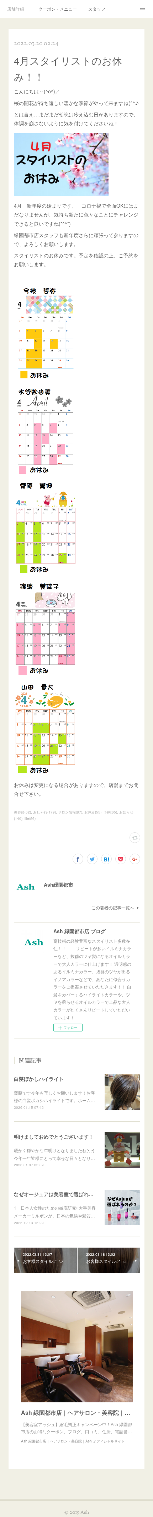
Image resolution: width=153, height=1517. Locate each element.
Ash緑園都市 (58, 884)
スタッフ (96, 9)
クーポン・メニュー (57, 9)
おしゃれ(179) (44, 812)
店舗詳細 (15, 9)
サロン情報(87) (70, 812)
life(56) (30, 818)
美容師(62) (22, 812)
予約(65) (110, 812)
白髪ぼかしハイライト (39, 1078)
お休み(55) (92, 812)
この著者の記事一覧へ (112, 907)
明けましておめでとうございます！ (54, 1136)
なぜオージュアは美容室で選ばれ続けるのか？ (66, 1194)
